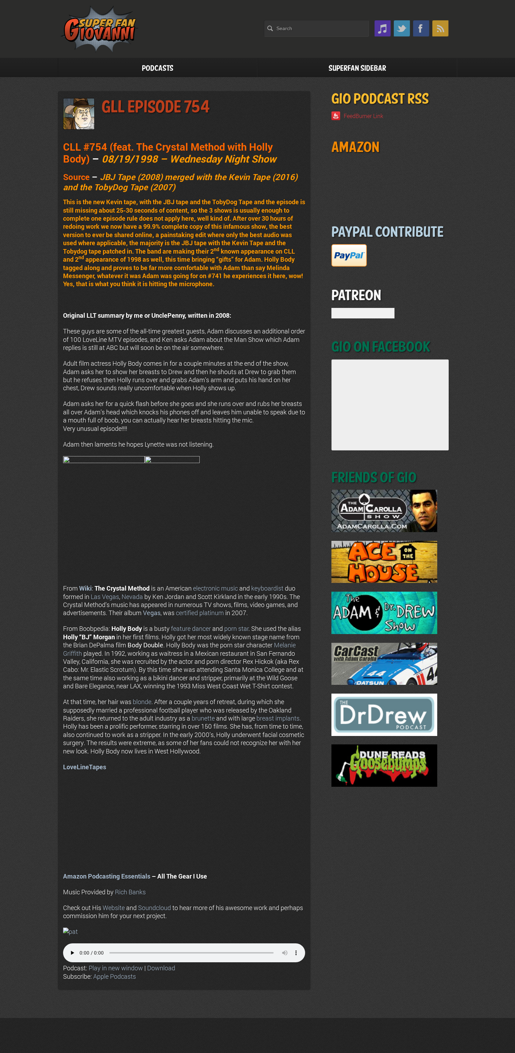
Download (161, 968)
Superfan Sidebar (357, 68)
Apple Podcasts (114, 976)
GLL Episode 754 (156, 107)
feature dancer (191, 628)
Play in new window (116, 968)
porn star (236, 628)
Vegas (151, 612)
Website (114, 907)
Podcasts (157, 68)
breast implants (278, 718)
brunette (203, 718)
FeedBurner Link (363, 115)
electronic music (215, 588)
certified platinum (200, 612)
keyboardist (267, 588)
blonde (142, 701)
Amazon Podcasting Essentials (106, 876)
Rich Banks (130, 892)
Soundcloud (154, 907)
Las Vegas (105, 596)
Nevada (132, 596)
